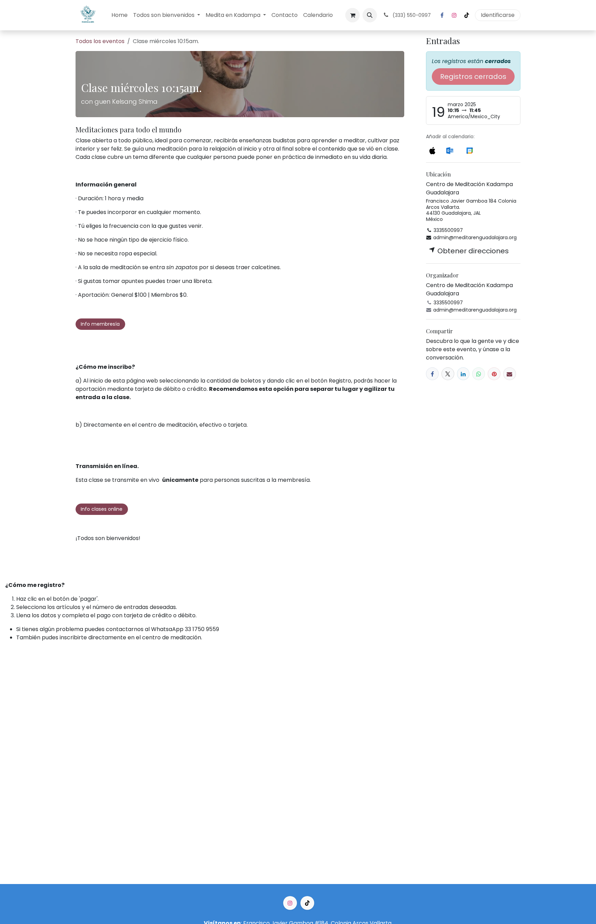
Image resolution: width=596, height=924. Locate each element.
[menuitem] (119, 15)
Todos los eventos (100, 41)
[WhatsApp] (478, 373)
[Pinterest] (494, 373)
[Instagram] (454, 15)
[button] (369, 15)
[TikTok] (466, 15)
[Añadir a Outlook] (449, 150)
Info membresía (100, 324)
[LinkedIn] (463, 373)
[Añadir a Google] (469, 150)
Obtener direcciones (472, 251)
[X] (447, 373)
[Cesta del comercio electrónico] (352, 15)
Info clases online (101, 509)
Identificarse (498, 15)
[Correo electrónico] (509, 373)
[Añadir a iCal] (432, 150)
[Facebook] (441, 15)
